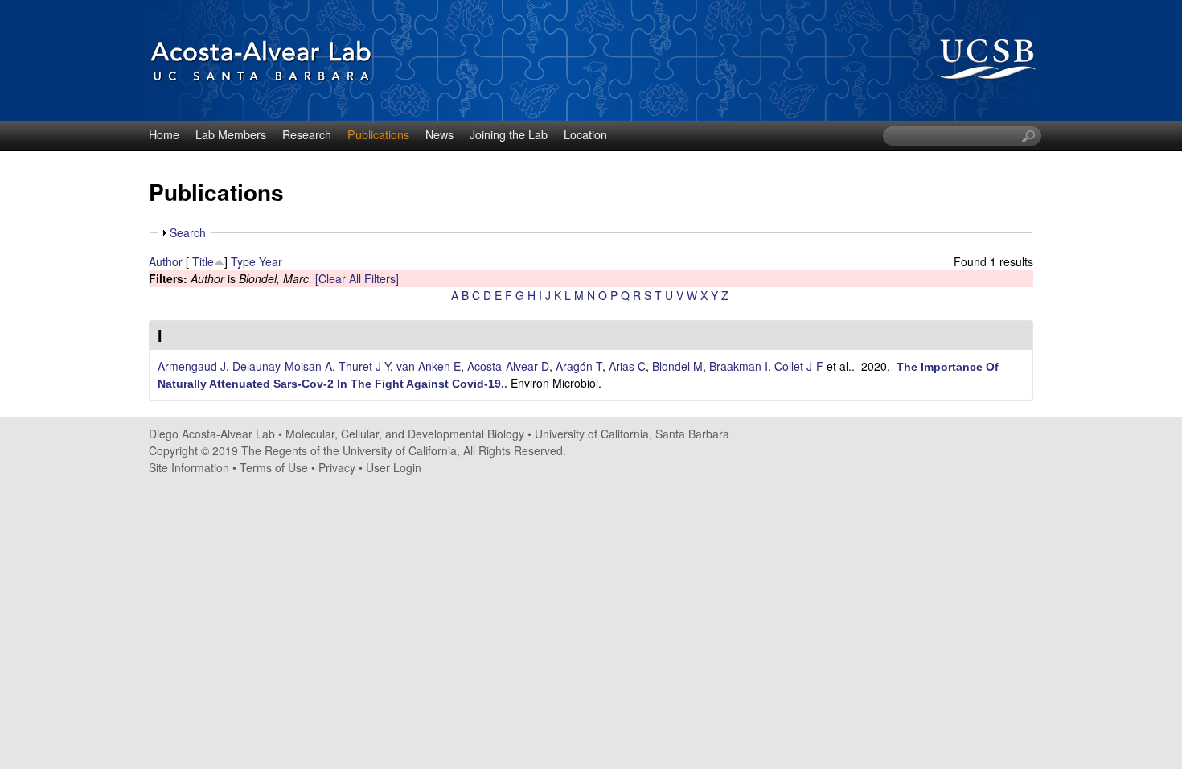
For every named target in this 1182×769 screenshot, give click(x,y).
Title (203, 261)
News (439, 134)
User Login (393, 467)
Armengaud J (192, 366)
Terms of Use (274, 467)
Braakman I (738, 366)
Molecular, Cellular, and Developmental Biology (404, 434)
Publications (378, 134)
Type (243, 261)
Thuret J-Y (364, 366)
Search (188, 232)
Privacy (336, 467)
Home (164, 134)
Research (306, 134)
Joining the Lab (509, 134)
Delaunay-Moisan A (282, 366)
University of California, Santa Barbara (632, 434)
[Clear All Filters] (357, 278)
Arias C (627, 366)
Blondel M (677, 366)
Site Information (189, 467)
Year (270, 261)
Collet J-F (798, 366)
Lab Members (230, 134)
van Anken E (428, 366)
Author (166, 261)
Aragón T (579, 366)
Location (585, 134)
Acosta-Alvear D (508, 366)
